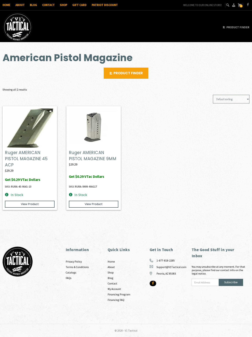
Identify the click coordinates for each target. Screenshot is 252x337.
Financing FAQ (116, 300)
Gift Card (79, 5)
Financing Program (119, 294)
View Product (30, 204)
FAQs (68, 278)
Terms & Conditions (77, 267)
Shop (63, 5)
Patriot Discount (105, 5)
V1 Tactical (131, 330)
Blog (33, 5)
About (20, 5)
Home (6, 5)
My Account (114, 289)
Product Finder (237, 27)
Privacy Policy (74, 261)
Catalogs (71, 272)
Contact (48, 5)
